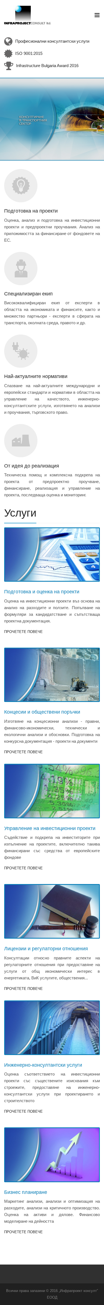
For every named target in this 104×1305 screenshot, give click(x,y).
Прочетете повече (23, 632)
